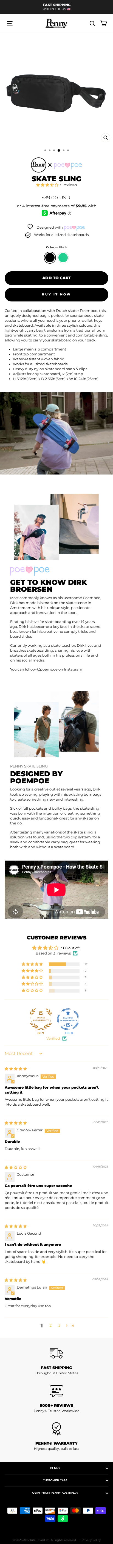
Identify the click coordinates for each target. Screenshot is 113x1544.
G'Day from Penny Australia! (55, 1492)
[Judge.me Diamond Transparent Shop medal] (68, 1019)
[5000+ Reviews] (56, 1391)
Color (56, 247)
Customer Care (55, 1480)
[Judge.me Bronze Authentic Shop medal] (41, 1019)
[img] (16, 1069)
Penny (55, 1468)
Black (49, 257)
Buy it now (56, 294)
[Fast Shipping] (56, 1353)
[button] (47, 185)
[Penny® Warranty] (56, 1429)
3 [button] (59, 1325)
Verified (53, 1038)
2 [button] (51, 1325)
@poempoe (47, 669)
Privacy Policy (91, 1540)
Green (63, 257)
